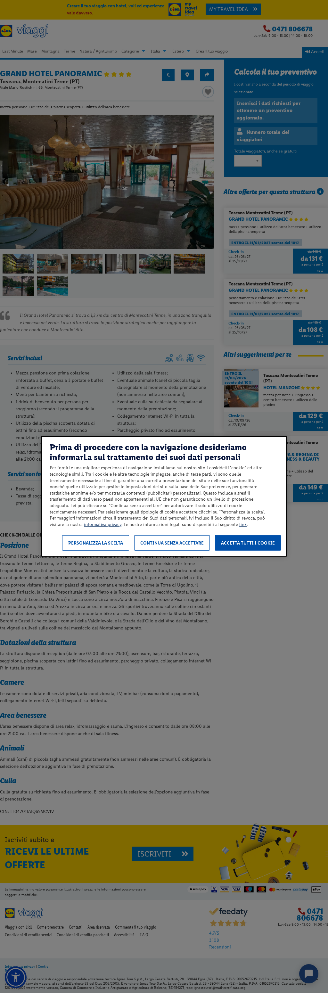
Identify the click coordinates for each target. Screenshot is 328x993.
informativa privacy (102, 524)
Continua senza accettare (172, 543)
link (243, 524)
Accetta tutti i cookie (248, 543)
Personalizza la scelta (95, 543)
